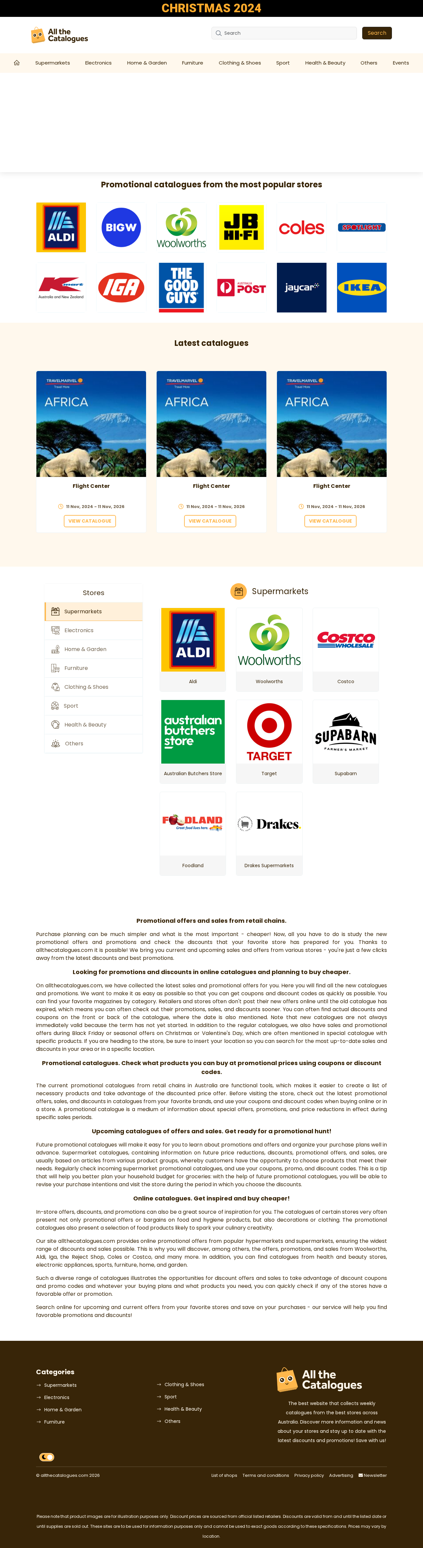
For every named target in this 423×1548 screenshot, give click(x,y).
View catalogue (89, 521)
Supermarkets (52, 62)
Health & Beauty (325, 62)
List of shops (224, 1475)
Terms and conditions (266, 1475)
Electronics (98, 62)
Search (377, 33)
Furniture (192, 62)
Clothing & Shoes (240, 62)
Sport (283, 62)
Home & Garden (147, 62)
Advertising (341, 1475)
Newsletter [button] (375, 1475)
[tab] (93, 611)
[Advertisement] (211, 122)
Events (401, 62)
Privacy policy (309, 1475)
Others (369, 62)
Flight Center (91, 486)
